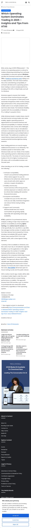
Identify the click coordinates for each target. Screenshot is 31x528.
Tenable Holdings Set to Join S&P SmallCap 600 (22, 336)
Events (3, 447)
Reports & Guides (6, 457)
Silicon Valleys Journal (7, 497)
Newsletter (4, 449)
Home (4, 7)
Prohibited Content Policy (8, 484)
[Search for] (29, 3)
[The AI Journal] (10, 2)
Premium (3, 452)
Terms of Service (6, 486)
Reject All (15, 524)
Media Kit (3, 433)
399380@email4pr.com (8, 299)
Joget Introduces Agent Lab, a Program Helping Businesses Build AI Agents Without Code (7, 338)
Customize (15, 520)
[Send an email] (13, 30)
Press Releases (5, 454)
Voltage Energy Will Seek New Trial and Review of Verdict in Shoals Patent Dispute (7, 349)
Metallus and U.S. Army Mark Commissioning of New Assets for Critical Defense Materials (21, 350)
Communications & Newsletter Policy (11, 473)
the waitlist (11, 268)
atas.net (4, 301)
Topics (3, 460)
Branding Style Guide (7, 425)
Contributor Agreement (7, 476)
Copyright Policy (5, 478)
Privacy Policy (5, 481)
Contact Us (4, 428)
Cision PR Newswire (8, 30)
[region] (15, 513)
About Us (3, 423)
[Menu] (2, 3)
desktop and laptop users (14, 78)
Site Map (3, 436)
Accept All (15, 515)
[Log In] (26, 3)
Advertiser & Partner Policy (8, 471)
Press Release (10, 7)
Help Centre (4, 431)
